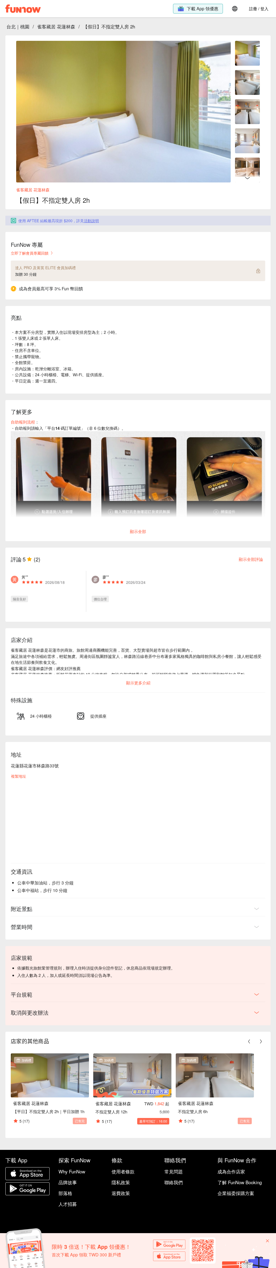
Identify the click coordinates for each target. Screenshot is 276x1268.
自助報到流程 (23, 422)
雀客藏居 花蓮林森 (56, 26)
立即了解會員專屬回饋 (30, 253)
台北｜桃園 (17, 26)
